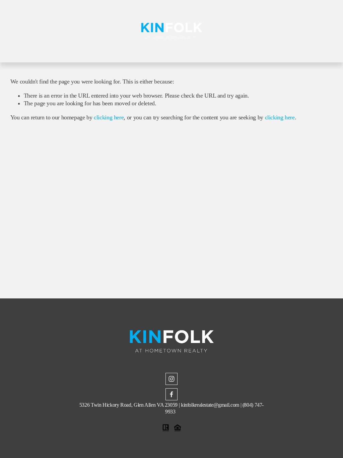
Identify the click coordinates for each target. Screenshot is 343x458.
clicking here (109, 117)
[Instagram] (171, 379)
